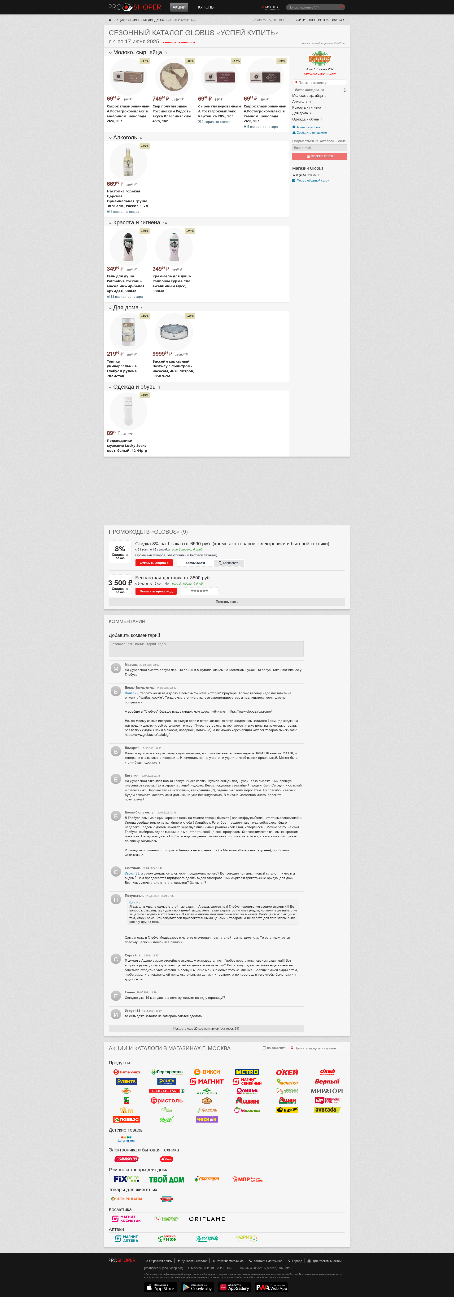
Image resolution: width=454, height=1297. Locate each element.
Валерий (131, 692)
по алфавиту (275, 1048)
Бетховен (167, 1199)
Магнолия (207, 1091)
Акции (179, 7)
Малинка (247, 1110)
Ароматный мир (126, 1110)
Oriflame (207, 1218)
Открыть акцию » (154, 563)
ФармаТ (247, 1238)
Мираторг (327, 1091)
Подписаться (321, 156)
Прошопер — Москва (135, 7)
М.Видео (167, 1159)
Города (296, 1260)
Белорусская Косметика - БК (167, 1218)
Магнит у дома (207, 1081)
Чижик (287, 1110)
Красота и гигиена (306, 107)
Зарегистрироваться (326, 20)
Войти (300, 20)
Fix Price (126, 1179)
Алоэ (167, 1238)
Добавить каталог (194, 1260)
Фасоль (207, 1110)
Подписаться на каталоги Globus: (319, 141)
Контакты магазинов (267, 1260)
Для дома (300, 113)
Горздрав (207, 1238)
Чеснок (207, 1119)
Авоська (287, 1091)
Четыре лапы (126, 1199)
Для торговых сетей (326, 1260)
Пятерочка (126, 1072)
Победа (126, 1119)
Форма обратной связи (312, 180)
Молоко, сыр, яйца (307, 95)
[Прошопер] (110, 20)
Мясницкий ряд (327, 1100)
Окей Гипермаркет (287, 1072)
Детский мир (126, 1139)
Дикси (207, 1072)
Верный (327, 1081)
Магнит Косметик (126, 1218)
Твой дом (167, 1179)
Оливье (247, 1091)
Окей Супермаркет (327, 1072)
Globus (134, 20)
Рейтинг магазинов (230, 1260)
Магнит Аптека (126, 1238)
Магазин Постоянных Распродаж (247, 1179)
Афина (167, 1110)
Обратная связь (160, 1260)
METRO (247, 1072)
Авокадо (327, 1110)
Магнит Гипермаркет (247, 1081)
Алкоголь (299, 101)
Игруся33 (132, 873)
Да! (126, 1100)
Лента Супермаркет (167, 1081)
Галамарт (207, 1179)
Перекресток (167, 1072)
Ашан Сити (287, 1100)
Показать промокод (156, 591)
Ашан (247, 1100)
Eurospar (167, 1091)
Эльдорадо (126, 1159)
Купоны (206, 7)
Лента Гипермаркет (126, 1081)
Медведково (154, 20)
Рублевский (207, 1100)
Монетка (287, 1081)
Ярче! (167, 1119)
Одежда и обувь (305, 118)
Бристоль (167, 1100)
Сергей (134, 902)
